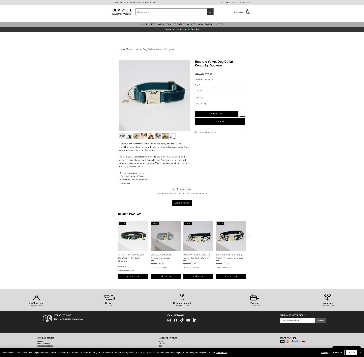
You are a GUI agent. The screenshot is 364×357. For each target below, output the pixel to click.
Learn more (221, 352)
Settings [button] (324, 352)
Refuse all (337, 352)
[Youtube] (188, 320)
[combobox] (220, 90)
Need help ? (244, 2)
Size (197, 85)
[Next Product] (250, 236)
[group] (182, 250)
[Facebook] (175, 320)
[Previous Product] (114, 236)
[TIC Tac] (182, 320)
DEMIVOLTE (122, 10)
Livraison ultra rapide (204, 79)
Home (122, 49)
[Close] (360, 352)
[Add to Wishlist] (242, 114)
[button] (248, 11)
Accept (352, 352)
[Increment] (206, 103)
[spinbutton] (201, 103)
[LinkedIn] (195, 320)
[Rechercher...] (210, 12)
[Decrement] (197, 103)
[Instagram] (169, 320)
